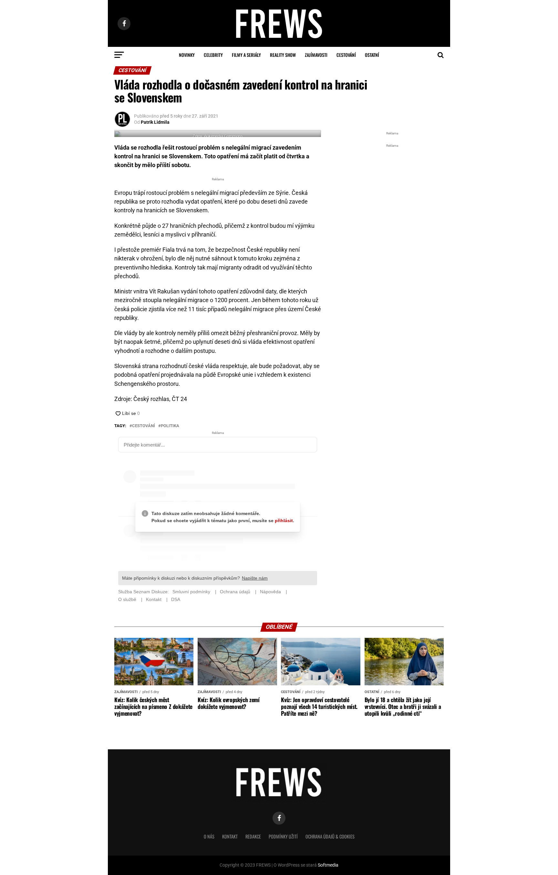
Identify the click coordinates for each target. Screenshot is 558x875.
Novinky (187, 54)
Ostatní (372, 54)
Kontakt (230, 836)
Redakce (253, 836)
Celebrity (213, 54)
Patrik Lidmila (155, 122)
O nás (209, 836)
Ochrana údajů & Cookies (330, 836)
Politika (170, 426)
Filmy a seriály (246, 54)
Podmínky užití (283, 836)
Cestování (346, 54)
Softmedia (328, 865)
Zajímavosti (316, 54)
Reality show (283, 54)
